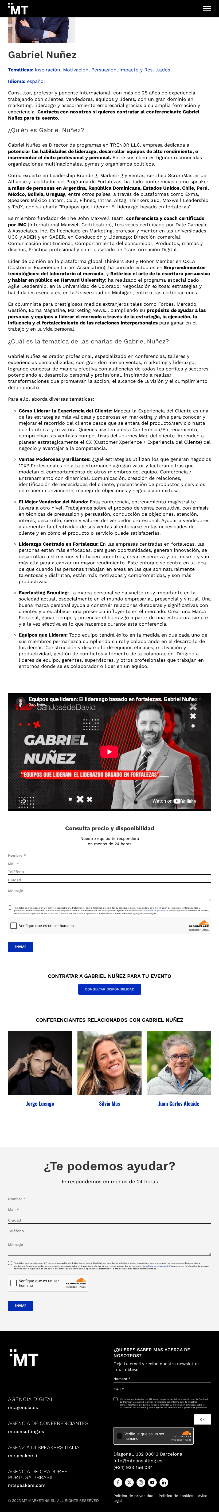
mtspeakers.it (23, 1455)
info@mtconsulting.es (138, 1460)
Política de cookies (176, 1496)
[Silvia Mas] (109, 1063)
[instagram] (140, 1482)
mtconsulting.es (26, 1431)
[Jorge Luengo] (40, 1063)
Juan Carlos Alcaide (178, 1103)
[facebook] (118, 1482)
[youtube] (152, 1482)
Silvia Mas (109, 1103)
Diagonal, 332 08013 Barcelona (148, 1454)
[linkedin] (163, 1482)
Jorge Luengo (40, 1103)
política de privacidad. (157, 910)
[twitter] (129, 1482)
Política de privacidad (134, 1496)
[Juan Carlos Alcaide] (179, 1063)
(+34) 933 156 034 (133, 1467)
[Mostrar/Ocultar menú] (207, 8)
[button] (9, 1069)
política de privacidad (157, 1266)
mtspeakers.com (26, 1485)
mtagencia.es (23, 1407)
